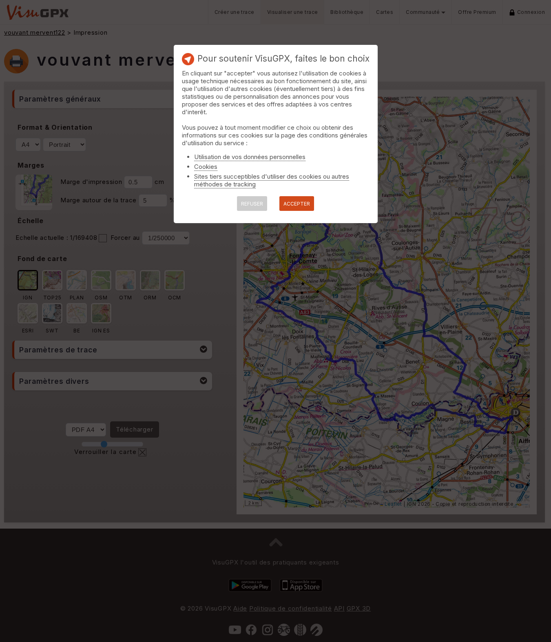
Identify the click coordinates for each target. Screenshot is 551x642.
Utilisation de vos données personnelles (249, 157)
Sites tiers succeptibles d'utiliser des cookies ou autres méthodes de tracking (271, 180)
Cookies (205, 166)
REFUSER (252, 204)
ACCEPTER (296, 204)
